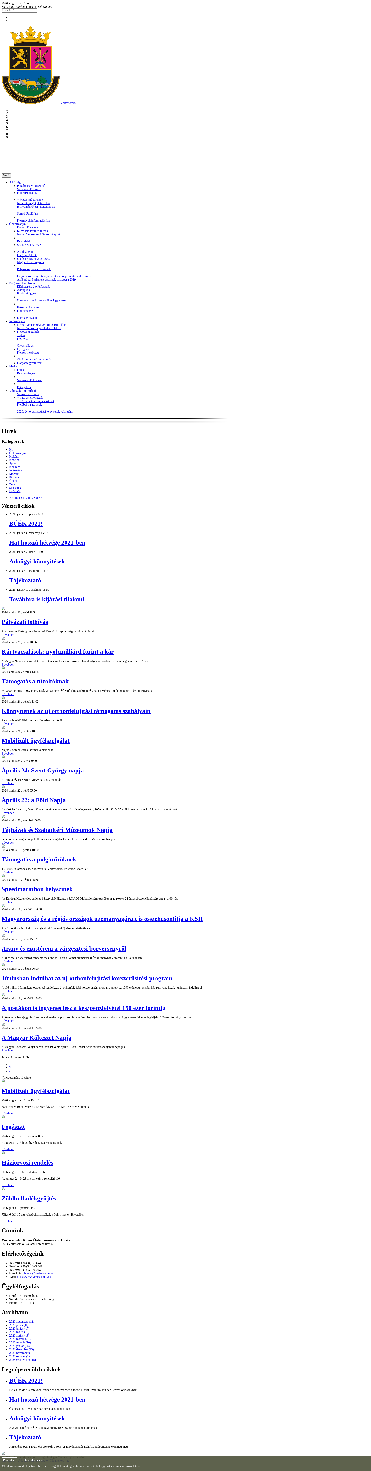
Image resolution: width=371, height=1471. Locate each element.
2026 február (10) (20, 1342)
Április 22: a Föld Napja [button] (34, 800)
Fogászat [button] (13, 1126)
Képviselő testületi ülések (32, 231)
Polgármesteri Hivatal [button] (22, 283)
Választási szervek (28, 394)
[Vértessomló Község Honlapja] (31, 103)
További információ (31, 1460)
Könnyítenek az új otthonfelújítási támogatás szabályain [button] (76, 710)
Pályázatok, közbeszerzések (34, 269)
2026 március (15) (20, 1339)
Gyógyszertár (25, 349)
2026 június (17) (19, 1328)
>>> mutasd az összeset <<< (26, 497)
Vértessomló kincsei (29, 380)
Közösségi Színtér (28, 331)
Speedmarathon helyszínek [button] (37, 889)
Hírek (20, 369)
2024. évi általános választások (35, 401)
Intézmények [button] (17, 321)
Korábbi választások (29, 404)
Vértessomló (68, 103)
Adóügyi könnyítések (37, 561)
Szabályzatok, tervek (29, 244)
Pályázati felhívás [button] (25, 621)
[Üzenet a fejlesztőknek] (3, 1453)
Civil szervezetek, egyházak (34, 359)
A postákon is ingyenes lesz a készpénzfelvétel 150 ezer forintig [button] (83, 1007)
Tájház (21, 335)
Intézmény (15, 470)
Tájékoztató (25, 580)
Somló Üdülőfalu (27, 213)
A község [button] (15, 182)
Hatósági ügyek (26, 293)
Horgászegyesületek (29, 363)
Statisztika (15, 487)
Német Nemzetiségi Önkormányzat (38, 234)
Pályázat (14, 477)
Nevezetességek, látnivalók (33, 203)
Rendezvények (26, 373)
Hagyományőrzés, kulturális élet (36, 206)
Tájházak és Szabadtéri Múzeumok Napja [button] (57, 829)
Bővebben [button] (8, 634)
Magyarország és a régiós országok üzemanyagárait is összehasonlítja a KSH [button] (102, 918)
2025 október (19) (20, 1356)
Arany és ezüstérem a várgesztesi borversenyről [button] (64, 948)
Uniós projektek (27, 255)
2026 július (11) (18, 1325)
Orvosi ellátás (25, 345)
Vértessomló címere (29, 189)
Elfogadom (9, 1460)
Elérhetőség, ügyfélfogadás (33, 286)
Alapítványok (25, 251)
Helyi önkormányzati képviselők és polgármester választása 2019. (57, 276)
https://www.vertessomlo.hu (34, 1276)
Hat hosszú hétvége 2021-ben (47, 542)
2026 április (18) (19, 1335)
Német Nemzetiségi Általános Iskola (39, 328)
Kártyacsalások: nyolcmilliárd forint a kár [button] (58, 651)
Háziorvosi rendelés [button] (27, 1162)
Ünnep (13, 480)
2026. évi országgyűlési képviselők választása (45, 411)
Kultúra (14, 456)
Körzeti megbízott (28, 352)
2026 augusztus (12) (21, 1321)
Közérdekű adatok (28, 307)
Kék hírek (15, 467)
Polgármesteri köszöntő (31, 185)
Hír (11, 449)
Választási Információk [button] (23, 390)
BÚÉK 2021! (26, 523)
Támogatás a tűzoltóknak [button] (35, 681)
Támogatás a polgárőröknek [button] (39, 859)
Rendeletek (24, 241)
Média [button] (13, 366)
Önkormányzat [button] (18, 224)
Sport (12, 463)
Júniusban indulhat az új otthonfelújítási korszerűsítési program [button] (87, 978)
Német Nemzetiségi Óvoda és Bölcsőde (41, 324)
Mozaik (14, 473)
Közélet (14, 460)
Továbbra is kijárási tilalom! (47, 599)
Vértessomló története (30, 199)
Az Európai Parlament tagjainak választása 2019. (47, 279)
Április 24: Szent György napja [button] (43, 770)
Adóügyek (23, 290)
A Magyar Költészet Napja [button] (36, 1037)
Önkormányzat (18, 453)
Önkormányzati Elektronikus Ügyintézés (42, 300)
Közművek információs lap (33, 220)
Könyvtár (23, 338)
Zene (12, 484)
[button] (3, 609)
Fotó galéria (24, 387)
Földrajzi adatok (27, 192)
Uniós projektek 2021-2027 (34, 258)
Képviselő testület (28, 227)
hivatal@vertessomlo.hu (39, 1273)
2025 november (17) (21, 1352)
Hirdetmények (25, 310)
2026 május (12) (19, 1332)
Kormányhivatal (27, 317)
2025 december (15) (21, 1349)
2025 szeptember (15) (22, 1359)
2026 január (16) (19, 1346)
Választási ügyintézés (30, 397)
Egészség (15, 491)
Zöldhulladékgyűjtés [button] (29, 1198)
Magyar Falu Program (30, 262)
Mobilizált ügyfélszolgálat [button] (36, 740)
